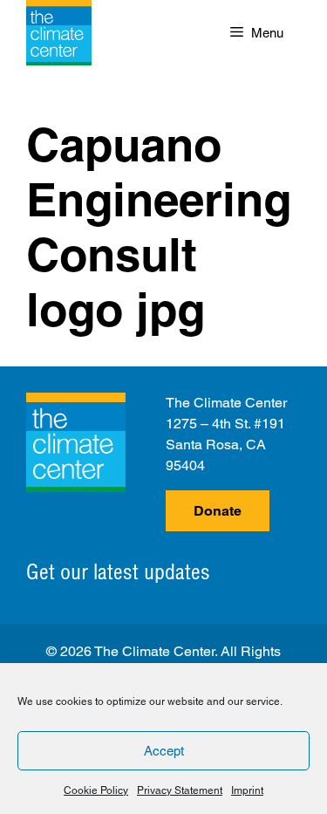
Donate (218, 511)
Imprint (247, 790)
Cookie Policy (96, 790)
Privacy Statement (179, 790)
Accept (164, 750)
